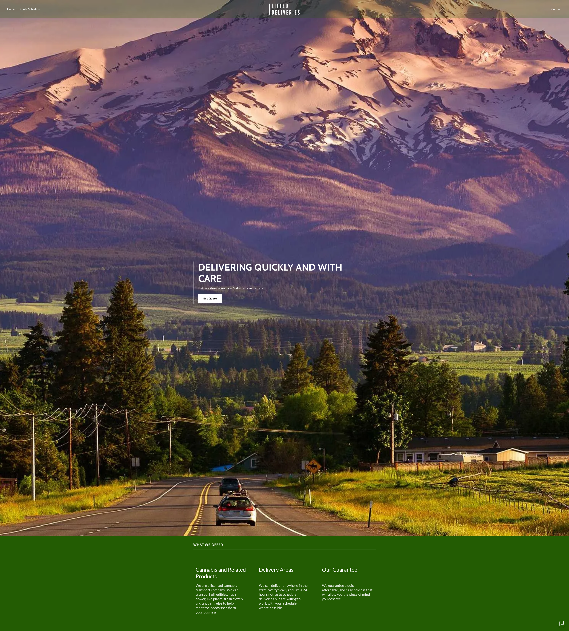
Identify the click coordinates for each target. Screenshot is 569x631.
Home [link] (11, 9)
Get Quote (210, 298)
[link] (284, 8)
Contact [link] (556, 9)
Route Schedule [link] (30, 9)
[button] (561, 623)
